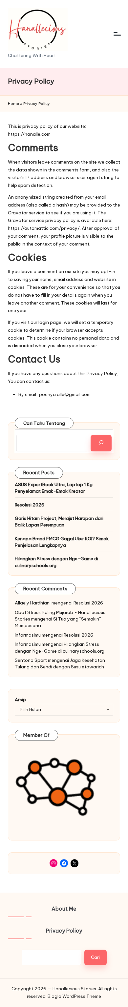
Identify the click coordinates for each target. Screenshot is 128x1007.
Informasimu (28, 635)
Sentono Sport (31, 660)
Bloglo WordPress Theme (74, 996)
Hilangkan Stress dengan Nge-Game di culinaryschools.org (56, 562)
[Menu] (117, 34)
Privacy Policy (64, 930)
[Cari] (101, 443)
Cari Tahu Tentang (44, 423)
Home (13, 103)
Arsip (20, 699)
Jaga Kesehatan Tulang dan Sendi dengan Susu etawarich (60, 663)
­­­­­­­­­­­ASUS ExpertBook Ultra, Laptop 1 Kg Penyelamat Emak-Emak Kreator (54, 488)
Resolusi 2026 (29, 505)
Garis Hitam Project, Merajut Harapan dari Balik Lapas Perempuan (59, 521)
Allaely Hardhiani (33, 603)
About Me (64, 908)
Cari (95, 957)
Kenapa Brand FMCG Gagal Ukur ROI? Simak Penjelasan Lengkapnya (62, 542)
